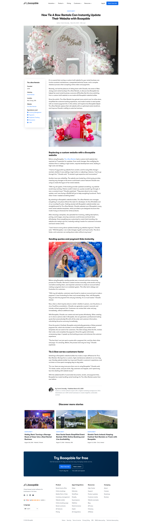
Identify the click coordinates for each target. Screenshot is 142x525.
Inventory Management (35, 112)
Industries (51, 3)
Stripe (73, 488)
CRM (30, 122)
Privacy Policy (86, 520)
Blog (89, 503)
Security (69, 520)
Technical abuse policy (112, 520)
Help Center (91, 488)
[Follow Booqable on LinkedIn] (30, 495)
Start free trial (112, 3)
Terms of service (77, 520)
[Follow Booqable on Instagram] (27, 495)
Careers (106, 491)
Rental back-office (61, 488)
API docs (90, 506)
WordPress (75, 494)
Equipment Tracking (34, 117)
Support (90, 491)
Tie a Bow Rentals (31, 106)
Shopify (74, 497)
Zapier (74, 509)
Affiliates (90, 512)
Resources (87, 3)
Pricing (69, 3)
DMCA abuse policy (100, 520)
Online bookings (60, 491)
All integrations (76, 512)
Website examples (93, 500)
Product (60, 3)
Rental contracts (61, 506)
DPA (92, 520)
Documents (32, 120)
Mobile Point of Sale (62, 494)
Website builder (60, 500)
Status (63, 520)
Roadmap (107, 494)
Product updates (93, 494)
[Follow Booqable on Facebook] (24, 495)
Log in (103, 3)
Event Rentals (30, 94)
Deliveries (74, 491)
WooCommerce (76, 506)
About (106, 488)
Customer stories (93, 497)
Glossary (90, 509)
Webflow (74, 503)
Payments (31, 115)
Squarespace (76, 500)
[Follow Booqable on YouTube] (33, 495)
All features (59, 509)
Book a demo (77, 466)
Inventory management (63, 497)
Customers (77, 3)
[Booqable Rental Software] (31, 3)
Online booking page (62, 503)
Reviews (106, 497)
